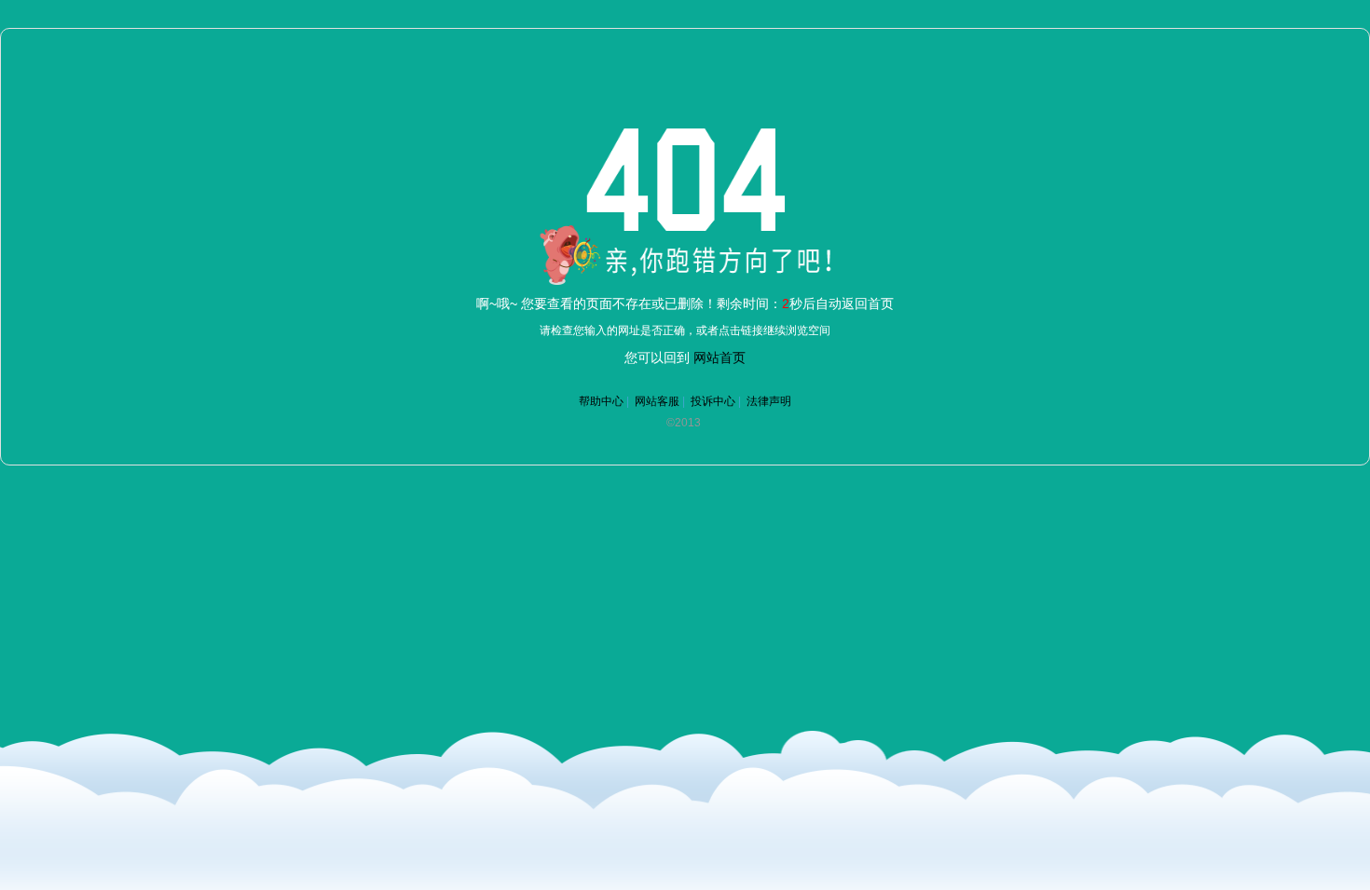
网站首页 (719, 357)
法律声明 (769, 401)
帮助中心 (601, 401)
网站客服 (657, 401)
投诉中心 (713, 401)
